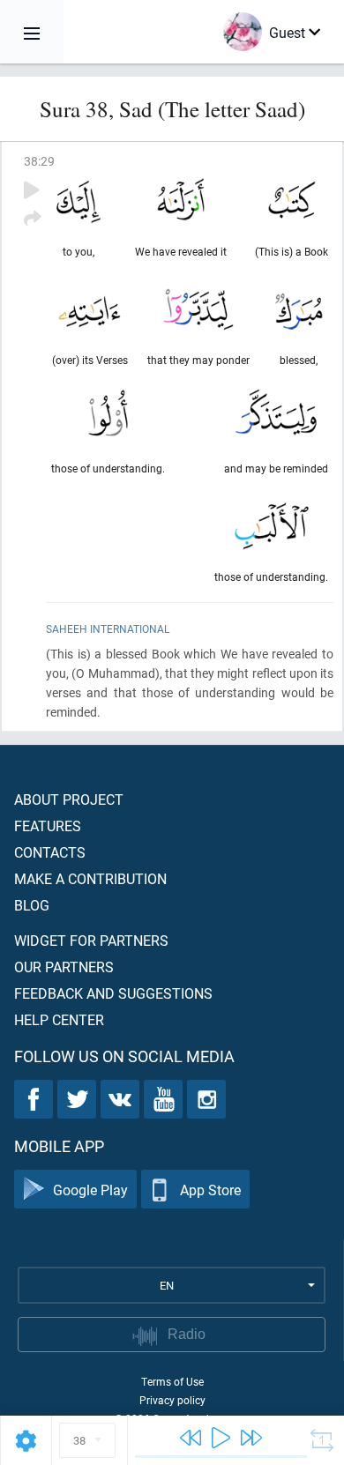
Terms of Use (172, 1381)
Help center (59, 1019)
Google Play (90, 1189)
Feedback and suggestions (113, 993)
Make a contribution (90, 878)
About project (68, 799)
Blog (31, 905)
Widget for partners (91, 940)
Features (47, 825)
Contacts (50, 852)
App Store (210, 1189)
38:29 (39, 160)
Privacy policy (172, 1400)
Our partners (64, 966)
